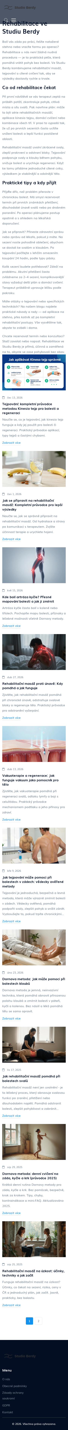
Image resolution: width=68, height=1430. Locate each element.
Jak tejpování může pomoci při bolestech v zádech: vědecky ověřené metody (33, 881)
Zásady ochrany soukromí (13, 1395)
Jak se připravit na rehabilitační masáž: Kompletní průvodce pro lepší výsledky (32, 504)
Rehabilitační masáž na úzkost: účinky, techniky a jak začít (33, 1273)
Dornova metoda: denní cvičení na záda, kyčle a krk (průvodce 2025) (30, 1175)
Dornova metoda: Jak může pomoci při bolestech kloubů (33, 981)
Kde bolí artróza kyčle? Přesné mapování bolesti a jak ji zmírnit (28, 599)
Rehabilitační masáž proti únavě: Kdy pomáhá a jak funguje (32, 685)
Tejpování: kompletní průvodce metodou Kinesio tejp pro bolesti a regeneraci (30, 408)
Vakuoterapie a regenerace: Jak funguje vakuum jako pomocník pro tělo (30, 779)
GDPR (6, 1405)
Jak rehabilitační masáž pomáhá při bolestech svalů (31, 1078)
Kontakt (7, 1412)
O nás (6, 1379)
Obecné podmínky (14, 1386)
